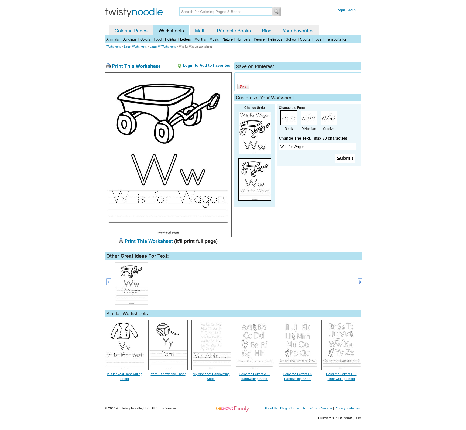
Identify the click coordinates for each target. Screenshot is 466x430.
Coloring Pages (131, 30)
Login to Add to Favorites (206, 65)
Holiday (171, 39)
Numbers (243, 39)
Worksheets (171, 30)
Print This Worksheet (136, 65)
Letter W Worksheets (163, 46)
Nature (227, 39)
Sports (305, 39)
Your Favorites (298, 30)
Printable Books (234, 30)
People (259, 39)
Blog (267, 30)
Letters (185, 39)
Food (158, 39)
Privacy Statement (348, 408)
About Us (271, 408)
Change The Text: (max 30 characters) (314, 138)
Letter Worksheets (135, 46)
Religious (275, 39)
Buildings (129, 39)
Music (214, 39)
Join (352, 9)
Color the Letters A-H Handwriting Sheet (254, 376)
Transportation (336, 39)
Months (200, 39)
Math (200, 30)
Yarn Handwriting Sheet (168, 373)
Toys (317, 39)
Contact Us (297, 408)
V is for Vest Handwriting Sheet (124, 376)
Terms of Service (320, 408)
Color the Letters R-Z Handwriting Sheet (341, 376)
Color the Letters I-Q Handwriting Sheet (297, 376)
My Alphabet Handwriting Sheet (211, 376)
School (291, 39)
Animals (112, 39)
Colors (145, 39)
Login (340, 9)
